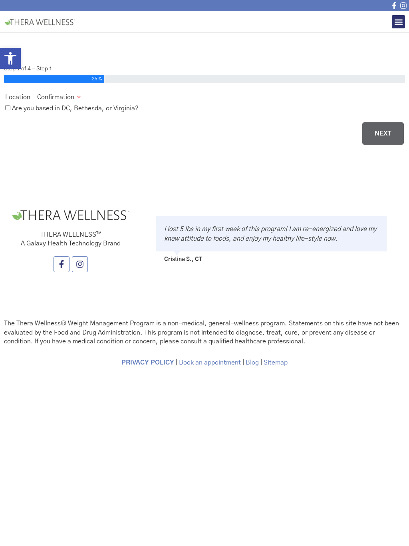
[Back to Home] (42, 21)
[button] (10, 58)
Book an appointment (209, 362)
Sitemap (276, 362)
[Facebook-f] (394, 5)
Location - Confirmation (39, 97)
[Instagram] (403, 5)
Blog (252, 362)
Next (383, 133)
